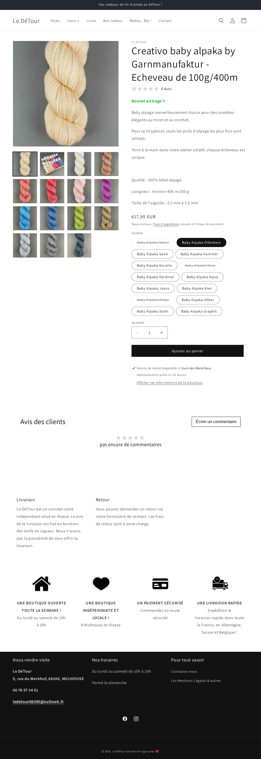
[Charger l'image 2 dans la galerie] (52, 164)
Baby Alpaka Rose (203, 266)
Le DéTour (118, 751)
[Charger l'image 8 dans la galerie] (106, 191)
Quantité (138, 322)
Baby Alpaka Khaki (155, 300)
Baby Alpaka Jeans (153, 288)
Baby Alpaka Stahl (152, 311)
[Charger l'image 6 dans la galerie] (52, 191)
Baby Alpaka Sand (152, 254)
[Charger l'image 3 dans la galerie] (79, 164)
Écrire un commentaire (216, 421)
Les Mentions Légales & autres (196, 680)
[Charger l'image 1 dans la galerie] (25, 164)
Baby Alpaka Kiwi (197, 288)
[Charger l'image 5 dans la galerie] (25, 191)
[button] (221, 20)
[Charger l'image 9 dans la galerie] (25, 218)
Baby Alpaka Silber (198, 299)
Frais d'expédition (166, 224)
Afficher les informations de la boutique (170, 382)
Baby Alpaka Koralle (154, 265)
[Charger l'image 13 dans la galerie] (25, 245)
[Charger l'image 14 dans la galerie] (52, 245)
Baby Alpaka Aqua (202, 277)
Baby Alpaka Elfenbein (201, 242)
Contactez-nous (184, 671)
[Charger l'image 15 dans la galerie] (79, 245)
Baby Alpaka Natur (156, 243)
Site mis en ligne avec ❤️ (142, 751)
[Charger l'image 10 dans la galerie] (52, 218)
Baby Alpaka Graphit (199, 311)
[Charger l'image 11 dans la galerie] (79, 218)
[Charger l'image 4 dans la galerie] (106, 164)
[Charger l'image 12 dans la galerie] (106, 218)
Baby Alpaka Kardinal (155, 277)
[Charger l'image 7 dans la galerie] (79, 191)
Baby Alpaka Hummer (199, 254)
